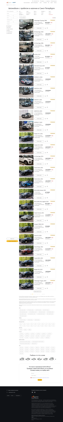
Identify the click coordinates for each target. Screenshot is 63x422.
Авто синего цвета (46, 309)
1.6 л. (35, 323)
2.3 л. (53, 323)
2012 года (21, 349)
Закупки (52, 2)
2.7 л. (28, 325)
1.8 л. (43, 323)
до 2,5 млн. (21, 337)
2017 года (47, 349)
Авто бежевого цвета (50, 311)
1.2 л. (21, 323)
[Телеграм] (35, 392)
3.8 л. (46, 325)
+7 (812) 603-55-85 (11, 392)
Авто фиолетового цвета (41, 313)
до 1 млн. (32, 335)
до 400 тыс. (27, 333)
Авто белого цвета (38, 309)
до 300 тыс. (21, 333)
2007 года (31, 347)
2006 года (26, 347)
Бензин (21, 329)
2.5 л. (24, 325)
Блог (48, 2)
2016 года (42, 349)
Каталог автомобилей (27, 2)
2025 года (52, 351)
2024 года (47, 351)
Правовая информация (35, 398)
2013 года (26, 349)
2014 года (32, 349)
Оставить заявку (39, 28)
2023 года (42, 351)
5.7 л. (53, 325)
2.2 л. (49, 323)
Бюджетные (47, 337)
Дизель (25, 329)
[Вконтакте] (32, 392)
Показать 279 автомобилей (12, 241)
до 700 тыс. (49, 333)
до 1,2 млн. (37, 335)
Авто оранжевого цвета (31, 313)
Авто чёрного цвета (30, 309)
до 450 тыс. (33, 333)
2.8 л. (32, 325)
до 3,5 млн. (32, 337)
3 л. (35, 325)
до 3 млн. (26, 337)
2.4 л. (21, 325)
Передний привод (23, 319)
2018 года (52, 349)
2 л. (46, 323)
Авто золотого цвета (23, 315)
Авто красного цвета (42, 311)
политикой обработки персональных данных (42, 377)
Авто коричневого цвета (23, 311)
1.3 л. (24, 323)
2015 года (37, 349)
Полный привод (30, 319)
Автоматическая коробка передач (25, 341)
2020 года (26, 351)
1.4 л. (28, 323)
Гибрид (30, 329)
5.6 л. (49, 325)
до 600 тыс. (44, 333)
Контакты (55, 2)
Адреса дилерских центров (13, 390)
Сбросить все (12, 238)
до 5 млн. (42, 337)
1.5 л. (32, 323)
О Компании (45, 2)
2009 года (42, 347)
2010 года (47, 347)
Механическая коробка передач (25, 343)
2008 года (37, 347)
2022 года (37, 351)
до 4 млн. (37, 337)
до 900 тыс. (27, 335)
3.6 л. (42, 325)
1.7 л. (39, 323)
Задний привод (37, 319)
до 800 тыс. (21, 335)
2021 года (32, 351)
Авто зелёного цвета (23, 313)
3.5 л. (38, 325)
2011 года (52, 347)
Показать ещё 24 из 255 (37, 291)
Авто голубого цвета (50, 313)
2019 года (21, 351)
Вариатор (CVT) (34, 343)
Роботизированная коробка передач (38, 341)
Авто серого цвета (22, 309)
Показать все (51, 14)
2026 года (21, 353)
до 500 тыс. (38, 333)
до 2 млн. (48, 335)
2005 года (21, 347)
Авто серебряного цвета (33, 311)
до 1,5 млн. (43, 335)
